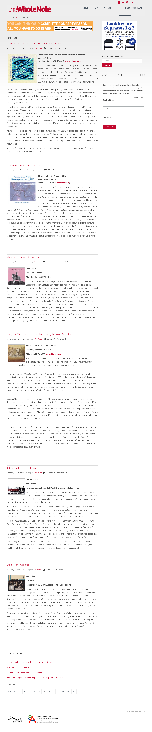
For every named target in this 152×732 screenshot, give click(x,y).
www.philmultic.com (54, 354)
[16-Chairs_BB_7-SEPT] (119, 35)
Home (17, 17)
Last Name (107, 117)
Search (107, 65)
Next (68, 691)
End (74, 691)
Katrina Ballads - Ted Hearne (22, 468)
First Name (107, 109)
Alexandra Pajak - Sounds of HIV (23, 165)
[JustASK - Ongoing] (50, 26)
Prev (15, 691)
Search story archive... (111, 56)
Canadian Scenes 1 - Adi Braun (19, 667)
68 (39, 691)
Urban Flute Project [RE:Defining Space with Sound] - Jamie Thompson (36, 677)
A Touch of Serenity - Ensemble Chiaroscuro (25, 672)
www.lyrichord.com (72, 61)
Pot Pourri (38, 48)
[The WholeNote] (30, 9)
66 (30, 691)
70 (49, 691)
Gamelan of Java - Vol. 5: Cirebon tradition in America (35, 43)
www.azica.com (62, 183)
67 (35, 691)
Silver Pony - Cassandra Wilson (23, 257)
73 (63, 691)
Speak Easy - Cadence (18, 564)
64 (20, 691)
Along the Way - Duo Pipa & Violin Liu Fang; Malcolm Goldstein (39, 334)
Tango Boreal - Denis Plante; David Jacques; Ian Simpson (30, 662)
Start (9, 691)
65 (25, 691)
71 (53, 691)
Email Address (109, 100)
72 (58, 691)
